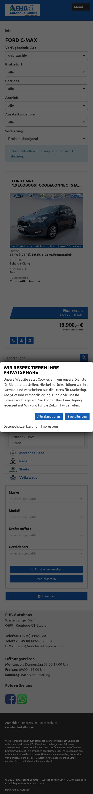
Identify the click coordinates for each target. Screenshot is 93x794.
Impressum (49, 426)
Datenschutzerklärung (20, 426)
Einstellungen (77, 416)
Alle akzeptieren (48, 416)
